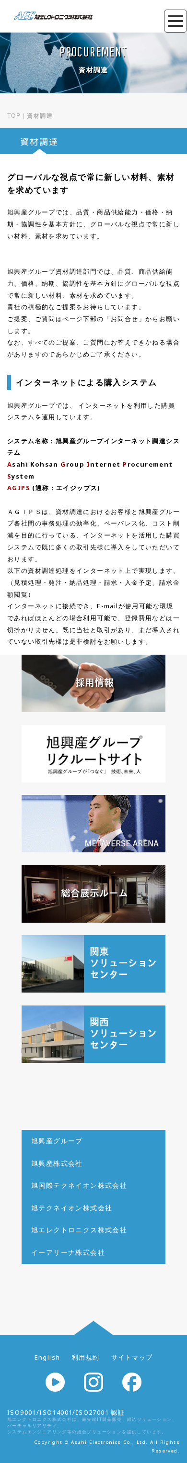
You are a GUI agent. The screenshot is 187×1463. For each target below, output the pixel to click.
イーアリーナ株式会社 (68, 1252)
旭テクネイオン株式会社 (71, 1207)
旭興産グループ (57, 1140)
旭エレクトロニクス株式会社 (79, 1229)
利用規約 (86, 1357)
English (47, 1357)
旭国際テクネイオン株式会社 (79, 1185)
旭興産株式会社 (57, 1163)
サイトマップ (131, 1357)
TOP (14, 115)
